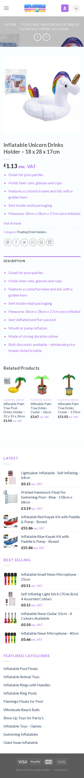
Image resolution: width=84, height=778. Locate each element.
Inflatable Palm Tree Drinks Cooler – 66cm (41, 408)
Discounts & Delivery (33, 770)
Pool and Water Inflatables (50, 24)
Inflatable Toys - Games (23, 726)
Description (14, 261)
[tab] (42, 261)
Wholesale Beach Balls (22, 709)
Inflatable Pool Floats (21, 668)
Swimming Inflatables (21, 734)
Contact (60, 770)
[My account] (65, 8)
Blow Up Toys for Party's (24, 718)
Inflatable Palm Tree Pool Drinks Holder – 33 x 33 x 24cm (14, 410)
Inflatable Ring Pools (20, 693)
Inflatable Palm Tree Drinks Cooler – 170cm (69, 408)
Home (11, 24)
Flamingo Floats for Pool (23, 701)
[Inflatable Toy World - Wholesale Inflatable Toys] (35, 8)
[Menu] (6, 8)
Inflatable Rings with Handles (27, 685)
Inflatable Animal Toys (21, 676)
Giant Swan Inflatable (21, 742)
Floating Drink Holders (44, 29)
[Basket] (76, 8)
